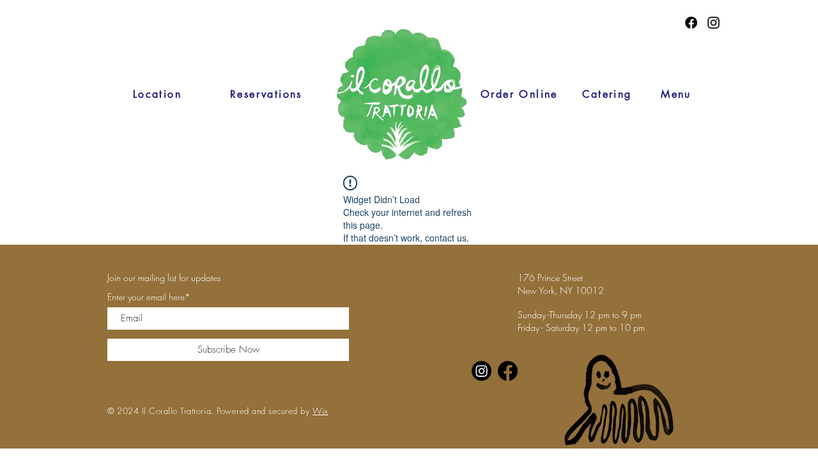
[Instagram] (714, 23)
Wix (320, 411)
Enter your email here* (148, 297)
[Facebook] (691, 23)
